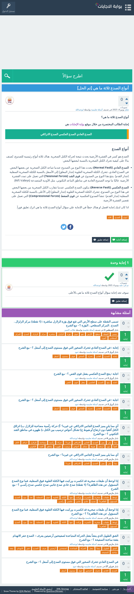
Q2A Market (25, 591)
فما (31, 497)
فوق (76, 334)
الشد (41, 446)
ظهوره (58, 446)
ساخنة (114, 552)
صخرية (97, 497)
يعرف (44, 548)
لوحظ (114, 497)
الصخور (81, 356)
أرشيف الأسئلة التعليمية (42, 589)
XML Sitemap (63, 589)
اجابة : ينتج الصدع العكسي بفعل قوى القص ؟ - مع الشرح (86, 373)
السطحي (113, 338)
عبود (77, 352)
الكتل (17, 442)
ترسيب (67, 446)
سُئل (127, 109)
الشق (115, 548)
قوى (76, 382)
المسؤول (113, 501)
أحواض (76, 446)
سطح (97, 334)
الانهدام (20, 548)
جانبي (78, 501)
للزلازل (33, 442)
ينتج (108, 382)
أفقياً (115, 446)
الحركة (83, 548)
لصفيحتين (63, 548)
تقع (82, 334)
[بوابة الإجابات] (108, 6)
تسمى (114, 334)
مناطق (49, 446)
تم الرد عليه (124, 285)
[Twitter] (64, 227)
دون (108, 446)
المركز (17, 334)
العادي (98, 356)
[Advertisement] (67, 41)
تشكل (85, 446)
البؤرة (104, 338)
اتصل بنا (127, 589)
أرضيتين (53, 548)
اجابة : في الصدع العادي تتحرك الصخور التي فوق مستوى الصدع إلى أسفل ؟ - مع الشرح (68, 400)
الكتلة (64, 497)
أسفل (56, 356)
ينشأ (98, 548)
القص (68, 382)
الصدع (117, 217)
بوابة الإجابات (76, 124)
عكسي (70, 501)
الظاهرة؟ (102, 501)
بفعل (83, 382)
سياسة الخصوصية (100, 589)
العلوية (55, 497)
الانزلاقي (77, 442)
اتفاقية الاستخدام (80, 589)
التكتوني (33, 446)
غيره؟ (67, 442)
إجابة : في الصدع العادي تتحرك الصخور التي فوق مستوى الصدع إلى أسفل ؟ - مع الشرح (68, 347)
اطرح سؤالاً (73, 75)
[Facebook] (70, 227)
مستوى (65, 356)
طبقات (106, 497)
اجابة (115, 382)
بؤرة (69, 334)
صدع (93, 501)
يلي (109, 442)
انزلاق (25, 442)
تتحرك (90, 356)
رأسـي (61, 501)
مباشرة (52, 334)
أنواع (125, 217)
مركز (44, 334)
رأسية (51, 442)
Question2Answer (54, 591)
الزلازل (61, 334)
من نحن (115, 589)
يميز (103, 442)
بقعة (11, 548)
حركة (59, 442)
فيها (71, 497)
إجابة (115, 356)
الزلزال (35, 334)
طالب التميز (69, 330)
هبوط (93, 446)
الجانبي (86, 442)
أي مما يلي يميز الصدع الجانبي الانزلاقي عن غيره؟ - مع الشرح (83, 454)
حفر (28, 548)
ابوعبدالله (74, 438)
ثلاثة (109, 217)
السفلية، (39, 497)
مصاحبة (43, 442)
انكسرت (87, 497)
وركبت (78, 497)
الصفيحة (105, 552)
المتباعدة (73, 548)
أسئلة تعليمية (96, 109)
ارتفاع (101, 446)
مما (115, 442)
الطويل (106, 548)
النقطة (106, 334)
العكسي (91, 382)
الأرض (89, 334)
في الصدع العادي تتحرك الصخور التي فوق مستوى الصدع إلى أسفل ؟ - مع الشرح (72, 562)
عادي (86, 501)
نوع (25, 497)
